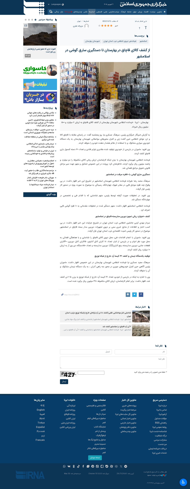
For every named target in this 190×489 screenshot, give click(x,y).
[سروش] (93, 466)
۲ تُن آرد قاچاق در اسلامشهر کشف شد (117, 326)
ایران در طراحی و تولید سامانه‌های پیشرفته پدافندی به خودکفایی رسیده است (39, 153)
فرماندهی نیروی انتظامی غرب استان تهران (119, 41)
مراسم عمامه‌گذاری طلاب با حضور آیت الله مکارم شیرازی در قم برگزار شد (39, 172)
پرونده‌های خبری (129, 406)
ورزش (140, 11)
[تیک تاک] (78, 466)
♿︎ (183, 482)
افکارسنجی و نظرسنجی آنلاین (96, 408)
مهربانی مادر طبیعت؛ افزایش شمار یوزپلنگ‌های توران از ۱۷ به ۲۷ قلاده (40, 179)
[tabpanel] (40, 41)
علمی (105, 11)
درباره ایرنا (162, 406)
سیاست (152, 11)
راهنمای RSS (161, 423)
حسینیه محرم (100, 444)
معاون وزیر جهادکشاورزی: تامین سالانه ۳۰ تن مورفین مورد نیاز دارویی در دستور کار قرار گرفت (39, 122)
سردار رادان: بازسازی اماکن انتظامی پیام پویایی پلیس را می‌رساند (40, 145)
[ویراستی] (88, 466)
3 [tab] (29, 20)
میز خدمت (162, 444)
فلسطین (99, 11)
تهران (79, 21)
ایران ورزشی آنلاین (67, 427)
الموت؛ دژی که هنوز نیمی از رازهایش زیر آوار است (41, 50)
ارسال (64, 381)
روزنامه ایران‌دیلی (68, 423)
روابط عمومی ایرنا (159, 427)
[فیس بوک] (83, 466)
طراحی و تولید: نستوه (154, 475)
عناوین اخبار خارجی (128, 423)
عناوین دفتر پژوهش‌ (127, 427)
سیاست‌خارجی (114, 11)
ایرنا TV (67, 11)
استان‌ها (92, 11)
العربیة (42, 414)
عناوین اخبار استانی (128, 418)
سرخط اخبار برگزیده (128, 410)
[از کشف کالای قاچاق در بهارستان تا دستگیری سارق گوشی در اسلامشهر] (105, 90)
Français (40, 440)
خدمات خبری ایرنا (159, 453)
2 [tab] (32, 20)
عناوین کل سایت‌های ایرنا (125, 414)
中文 (43, 406)
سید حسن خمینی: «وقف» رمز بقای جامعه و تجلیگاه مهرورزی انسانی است (39, 131)
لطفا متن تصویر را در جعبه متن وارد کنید (150, 372)
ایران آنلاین (70, 418)
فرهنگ (123, 11)
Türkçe (41, 423)
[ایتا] (97, 466)
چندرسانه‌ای (77, 11)
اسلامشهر (143, 41)
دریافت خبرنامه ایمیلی (157, 449)
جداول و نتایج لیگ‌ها (97, 440)
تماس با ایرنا (161, 410)
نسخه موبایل (95, 457)
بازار (61, 11)
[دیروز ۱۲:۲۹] (40, 34)
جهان (134, 11)
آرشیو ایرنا (163, 414)
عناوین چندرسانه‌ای (128, 431)
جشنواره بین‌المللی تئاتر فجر (96, 450)
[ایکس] (121, 466)
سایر (51, 11)
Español (40, 427)
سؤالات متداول (161, 418)
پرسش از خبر (100, 431)
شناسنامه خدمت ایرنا (158, 431)
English (41, 410)
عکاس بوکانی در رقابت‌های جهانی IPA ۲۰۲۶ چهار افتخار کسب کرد (40, 114)
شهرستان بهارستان (92, 41)
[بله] (107, 466)
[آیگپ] (102, 466)
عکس (85, 11)
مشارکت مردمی (160, 440)
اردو (43, 436)
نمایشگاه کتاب (100, 427)
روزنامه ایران (70, 410)
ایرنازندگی (71, 406)
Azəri (42, 418)
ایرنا (143, 4)
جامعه (129, 11)
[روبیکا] (116, 466)
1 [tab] (35, 20)
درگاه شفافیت (161, 436)
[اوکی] (74, 466)
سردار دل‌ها (101, 414)
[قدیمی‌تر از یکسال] (141, 316)
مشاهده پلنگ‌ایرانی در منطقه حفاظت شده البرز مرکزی (39, 138)
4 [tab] (26, 20)
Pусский (41, 431)
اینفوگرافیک (101, 435)
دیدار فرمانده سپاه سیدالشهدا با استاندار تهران (41, 186)
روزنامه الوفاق (69, 414)
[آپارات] (112, 466)
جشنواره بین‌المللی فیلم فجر (96, 420)
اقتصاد (146, 11)
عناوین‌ (159, 11)
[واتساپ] (64, 466)
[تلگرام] (126, 466)
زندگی (56, 11)
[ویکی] (69, 466)
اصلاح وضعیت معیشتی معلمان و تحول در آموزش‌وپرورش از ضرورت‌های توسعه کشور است (39, 163)
